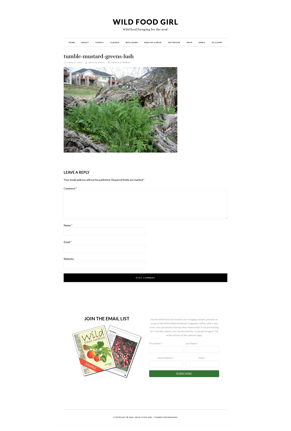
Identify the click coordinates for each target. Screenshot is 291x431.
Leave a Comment (121, 62)
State (201, 357)
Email (68, 242)
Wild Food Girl (145, 21)
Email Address (165, 357)
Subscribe (184, 373)
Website (69, 259)
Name (68, 225)
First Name (155, 343)
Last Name (191, 343)
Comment (70, 188)
